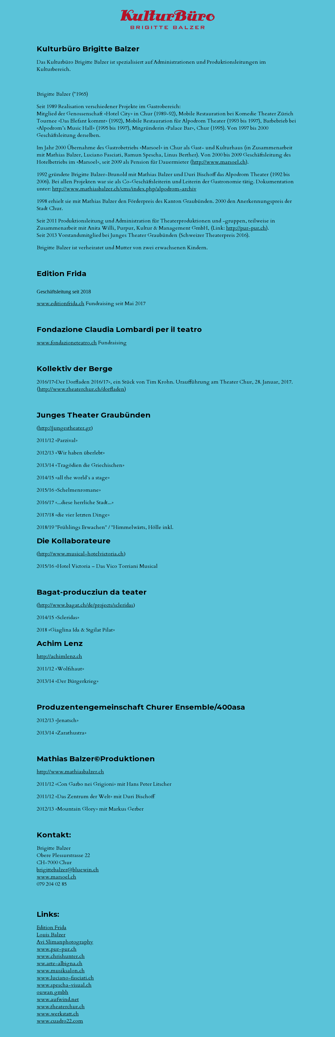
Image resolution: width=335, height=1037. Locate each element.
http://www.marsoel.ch (219, 162)
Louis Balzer (51, 934)
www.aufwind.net (58, 999)
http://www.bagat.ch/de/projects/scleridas (85, 605)
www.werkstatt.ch (58, 1013)
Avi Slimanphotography (65, 942)
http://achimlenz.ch (59, 656)
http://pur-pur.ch (246, 228)
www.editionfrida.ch (60, 303)
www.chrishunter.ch (61, 956)
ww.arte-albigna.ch (59, 963)
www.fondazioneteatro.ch (67, 342)
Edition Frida (51, 927)
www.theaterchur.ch (61, 1006)
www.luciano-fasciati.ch (65, 977)
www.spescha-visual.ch (64, 985)
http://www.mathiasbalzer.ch (70, 771)
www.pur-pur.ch (57, 949)
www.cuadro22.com (60, 1021)
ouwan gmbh (52, 992)
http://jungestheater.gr (64, 428)
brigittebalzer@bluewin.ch (68, 869)
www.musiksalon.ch (61, 970)
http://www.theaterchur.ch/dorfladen (81, 389)
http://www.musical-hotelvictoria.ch (81, 553)
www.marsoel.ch (56, 877)
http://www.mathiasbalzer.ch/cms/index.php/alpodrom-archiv (124, 188)
